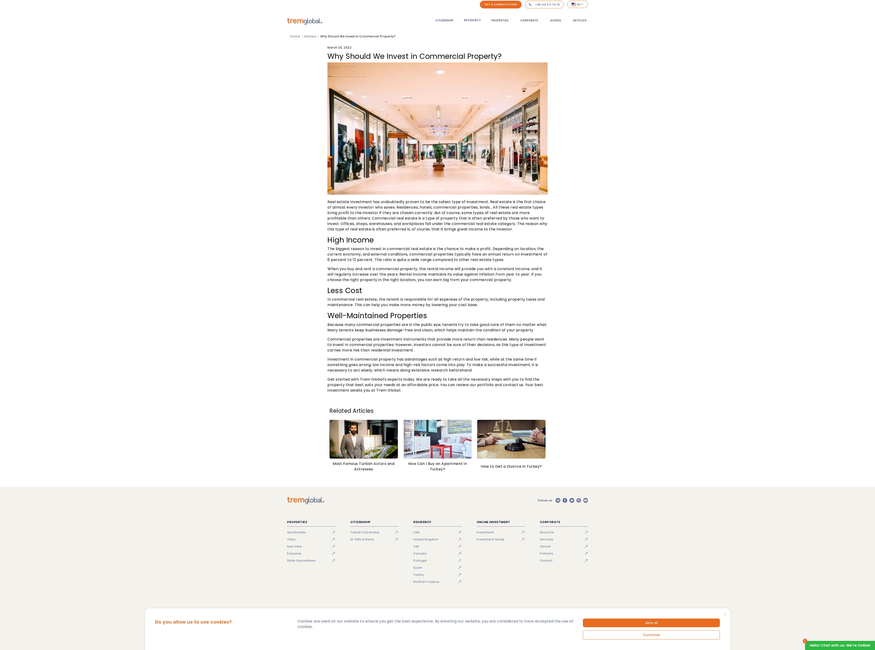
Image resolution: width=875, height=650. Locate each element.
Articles (580, 20)
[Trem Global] (305, 500)
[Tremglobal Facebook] (565, 500)
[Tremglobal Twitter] (571, 500)
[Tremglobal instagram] (578, 500)
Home (295, 36)
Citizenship (444, 20)
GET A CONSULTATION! (500, 4)
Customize (651, 635)
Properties (500, 20)
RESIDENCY (472, 20)
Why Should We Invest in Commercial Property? (358, 36)
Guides (555, 20)
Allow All (651, 623)
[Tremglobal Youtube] (585, 500)
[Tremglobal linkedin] (558, 500)
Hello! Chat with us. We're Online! (840, 645)
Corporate (529, 20)
